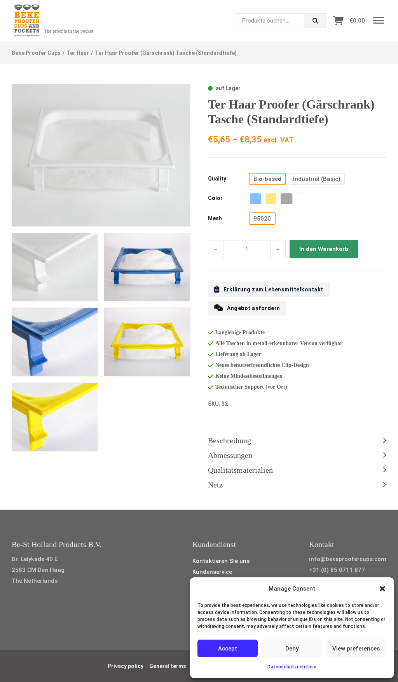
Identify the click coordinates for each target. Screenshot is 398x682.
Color (215, 198)
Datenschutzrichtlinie (291, 667)
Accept (227, 648)
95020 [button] (262, 218)
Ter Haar (77, 53)
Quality (217, 178)
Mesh (215, 218)
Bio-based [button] (267, 178)
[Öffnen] (378, 21)
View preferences (356, 648)
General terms (167, 666)
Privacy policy (125, 666)
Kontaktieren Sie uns (221, 561)
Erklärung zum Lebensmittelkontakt (273, 289)
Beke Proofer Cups (36, 53)
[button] (382, 589)
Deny (291, 648)
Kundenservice (212, 571)
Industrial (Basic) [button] (316, 178)
